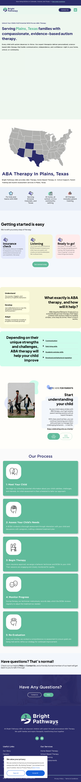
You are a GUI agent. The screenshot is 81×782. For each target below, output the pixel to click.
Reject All (15, 773)
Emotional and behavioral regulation (59, 358)
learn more (36, 767)
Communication (51, 341)
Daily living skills (51, 346)
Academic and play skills (54, 352)
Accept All (35, 773)
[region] (25, 767)
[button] (75, 10)
